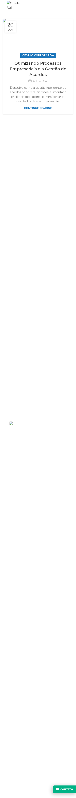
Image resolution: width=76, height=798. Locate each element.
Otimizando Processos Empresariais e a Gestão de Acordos (38, 69)
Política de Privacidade (25, 742)
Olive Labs (31, 750)
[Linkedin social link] (55, 5)
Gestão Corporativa (38, 55)
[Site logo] (15, 5)
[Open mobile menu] (67, 5)
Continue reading (38, 108)
